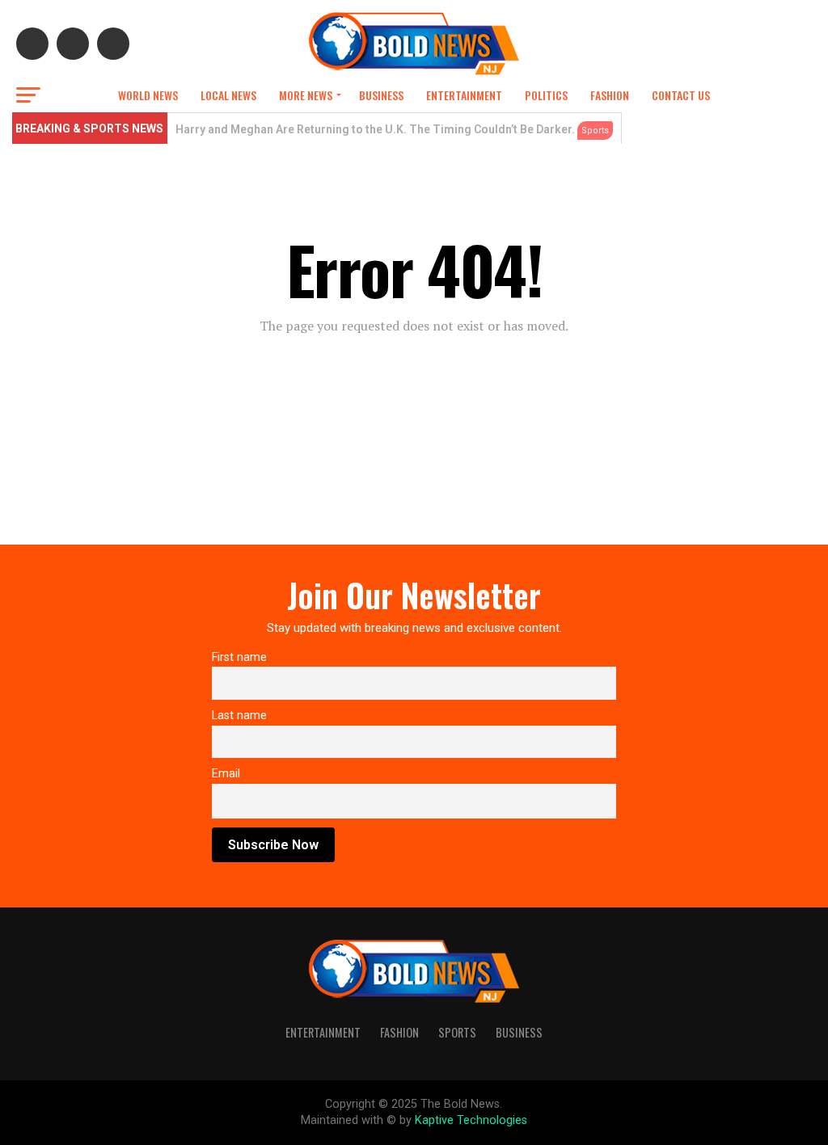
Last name (239, 715)
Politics (546, 94)
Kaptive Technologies (471, 1120)
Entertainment (464, 94)
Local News (228, 94)
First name (239, 657)
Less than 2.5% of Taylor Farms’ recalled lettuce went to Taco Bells (354, 129)
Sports (457, 1032)
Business (381, 94)
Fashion (609, 94)
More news (305, 94)
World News (148, 94)
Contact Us (681, 94)
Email (226, 774)
